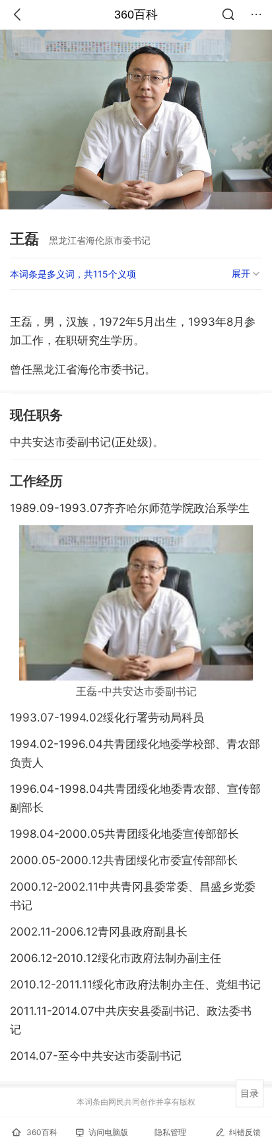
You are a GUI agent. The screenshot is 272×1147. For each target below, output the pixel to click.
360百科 (136, 14)
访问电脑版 (108, 1132)
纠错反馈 (245, 1132)
